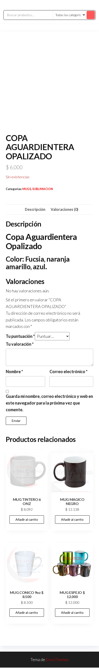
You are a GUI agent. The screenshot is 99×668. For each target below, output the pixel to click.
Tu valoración (20, 344)
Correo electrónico (68, 371)
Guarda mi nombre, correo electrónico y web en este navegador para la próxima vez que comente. (49, 403)
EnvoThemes (57, 659)
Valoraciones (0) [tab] (64, 209)
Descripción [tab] (35, 209)
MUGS (26, 189)
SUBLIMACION (42, 189)
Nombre (14, 371)
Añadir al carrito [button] (26, 519)
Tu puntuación (20, 336)
